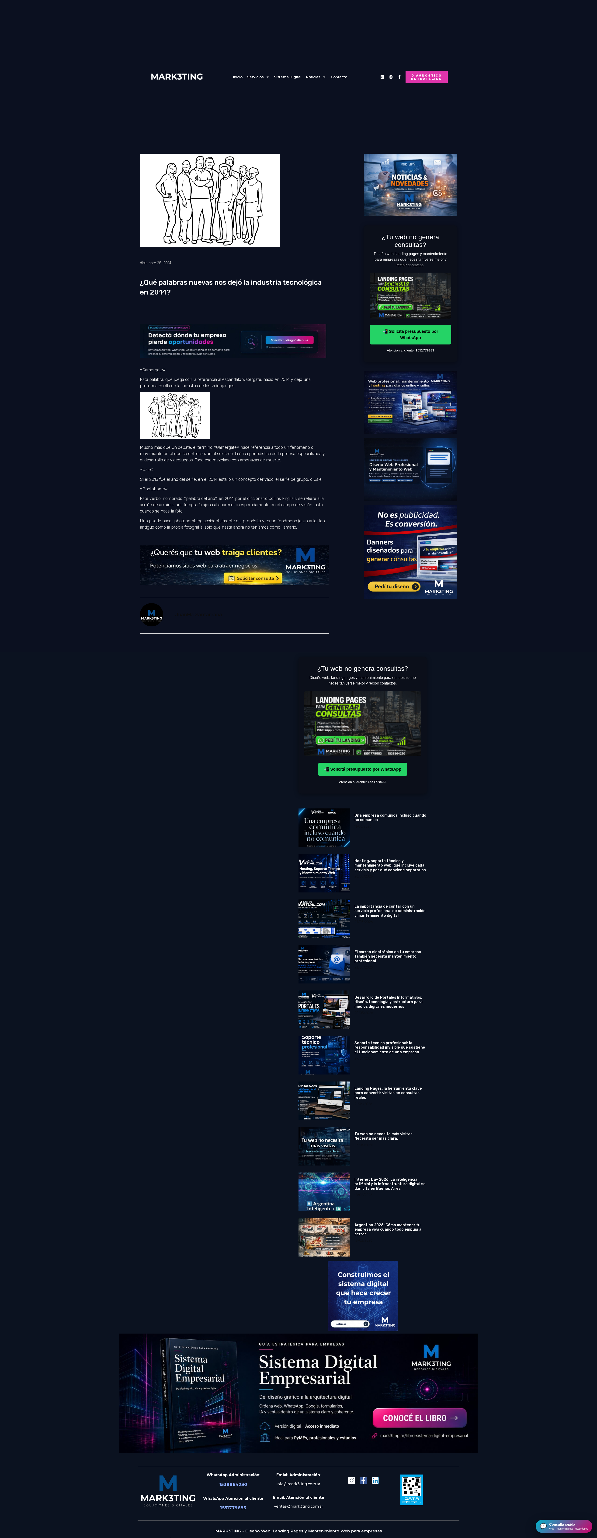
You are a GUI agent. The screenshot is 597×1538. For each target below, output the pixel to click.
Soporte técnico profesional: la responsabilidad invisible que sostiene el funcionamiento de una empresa (389, 1047)
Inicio (238, 77)
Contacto (339, 77)
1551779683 (233, 1507)
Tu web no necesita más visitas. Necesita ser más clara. (383, 1136)
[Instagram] (391, 77)
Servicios (255, 77)
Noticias (313, 77)
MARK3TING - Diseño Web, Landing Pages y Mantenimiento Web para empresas (298, 1531)
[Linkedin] (382, 77)
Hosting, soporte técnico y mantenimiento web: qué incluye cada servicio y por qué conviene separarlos (390, 865)
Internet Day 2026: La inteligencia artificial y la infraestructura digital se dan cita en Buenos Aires (390, 1183)
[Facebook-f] (363, 1480)
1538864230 (233, 1484)
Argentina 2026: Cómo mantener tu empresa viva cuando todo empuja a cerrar (387, 1229)
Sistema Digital (287, 77)
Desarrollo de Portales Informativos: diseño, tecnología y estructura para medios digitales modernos (388, 1001)
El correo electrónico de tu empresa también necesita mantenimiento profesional (387, 956)
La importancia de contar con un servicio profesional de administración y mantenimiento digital (390, 910)
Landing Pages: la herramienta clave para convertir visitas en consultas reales (388, 1092)
